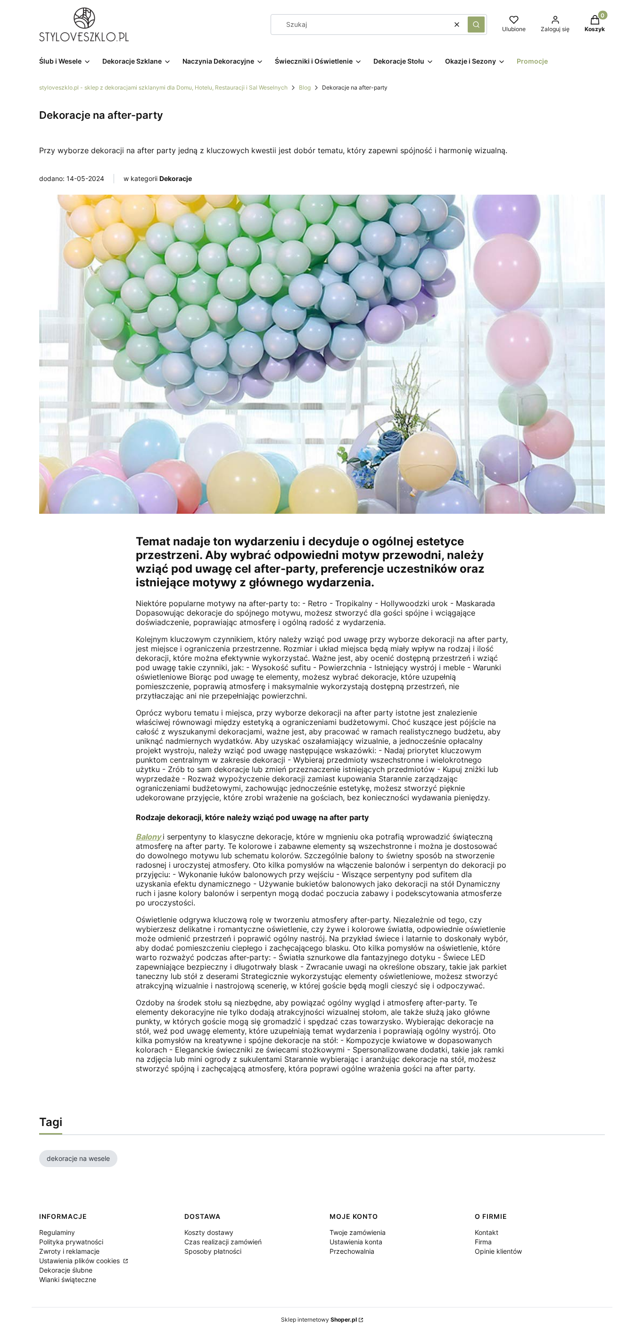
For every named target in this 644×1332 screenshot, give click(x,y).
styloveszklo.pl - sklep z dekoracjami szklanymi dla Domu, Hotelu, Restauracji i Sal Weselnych (163, 87)
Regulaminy (57, 1232)
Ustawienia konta (356, 1242)
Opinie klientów (498, 1251)
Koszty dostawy (208, 1232)
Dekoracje (175, 178)
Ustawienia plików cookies (80, 1261)
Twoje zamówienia (358, 1232)
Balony (149, 836)
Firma (483, 1242)
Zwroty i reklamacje (69, 1251)
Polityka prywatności (71, 1242)
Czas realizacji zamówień (223, 1242)
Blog (305, 87)
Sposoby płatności (212, 1251)
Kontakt (486, 1232)
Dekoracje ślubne (65, 1270)
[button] (476, 24)
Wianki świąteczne (67, 1279)
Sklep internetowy (319, 1319)
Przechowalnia (352, 1251)
